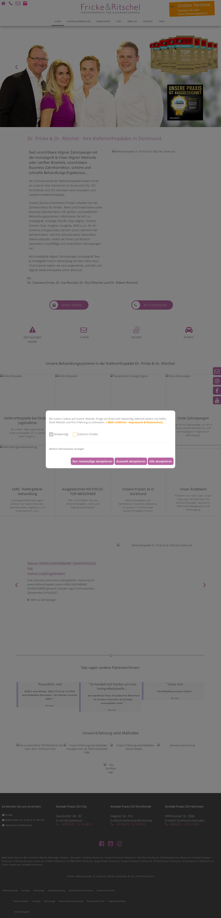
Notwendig (61, 434)
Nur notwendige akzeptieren (92, 461)
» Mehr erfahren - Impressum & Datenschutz (134, 422)
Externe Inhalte (88, 434)
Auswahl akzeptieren (130, 461)
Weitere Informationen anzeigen (66, 448)
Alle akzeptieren (160, 461)
